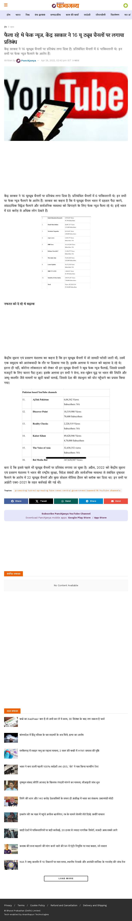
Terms (21, 905)
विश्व (28, 14)
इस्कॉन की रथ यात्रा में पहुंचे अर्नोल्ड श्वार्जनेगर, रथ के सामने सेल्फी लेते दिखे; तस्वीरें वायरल (62, 814)
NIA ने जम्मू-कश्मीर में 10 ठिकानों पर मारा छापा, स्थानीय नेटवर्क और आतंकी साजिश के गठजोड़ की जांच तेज (72, 861)
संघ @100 (40, 14)
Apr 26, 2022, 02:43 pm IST (56, 60)
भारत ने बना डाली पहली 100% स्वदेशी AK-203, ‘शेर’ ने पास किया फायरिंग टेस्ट (59, 766)
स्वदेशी (87, 14)
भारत (17, 14)
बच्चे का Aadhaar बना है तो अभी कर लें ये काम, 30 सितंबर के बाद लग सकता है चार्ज (62, 718)
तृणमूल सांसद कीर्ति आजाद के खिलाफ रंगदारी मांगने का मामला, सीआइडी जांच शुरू (60, 782)
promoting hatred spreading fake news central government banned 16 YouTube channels (67, 490)
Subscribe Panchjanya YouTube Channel (66, 513)
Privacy (8, 905)
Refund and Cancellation (64, 905)
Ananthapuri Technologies (35, 914)
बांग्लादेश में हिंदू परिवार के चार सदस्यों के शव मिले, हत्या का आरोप (52, 734)
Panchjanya (28, 60)
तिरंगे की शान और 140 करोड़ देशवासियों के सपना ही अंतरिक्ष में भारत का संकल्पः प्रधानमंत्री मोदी (66, 798)
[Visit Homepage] (65, 5)
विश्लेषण (115, 14)
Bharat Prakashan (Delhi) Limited (23, 910)
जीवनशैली (101, 14)
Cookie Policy (37, 905)
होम (8, 14)
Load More (66, 878)
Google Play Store (79, 517)
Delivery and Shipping (95, 905)
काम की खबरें (72, 14)
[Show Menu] (5, 5)
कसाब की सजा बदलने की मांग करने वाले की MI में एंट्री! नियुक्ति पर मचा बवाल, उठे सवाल (63, 846)
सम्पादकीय (55, 14)
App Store (100, 517)
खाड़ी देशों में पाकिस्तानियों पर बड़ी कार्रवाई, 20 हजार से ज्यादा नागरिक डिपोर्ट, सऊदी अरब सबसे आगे (68, 830)
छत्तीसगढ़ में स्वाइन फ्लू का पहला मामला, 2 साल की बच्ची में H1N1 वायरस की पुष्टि (59, 750)
